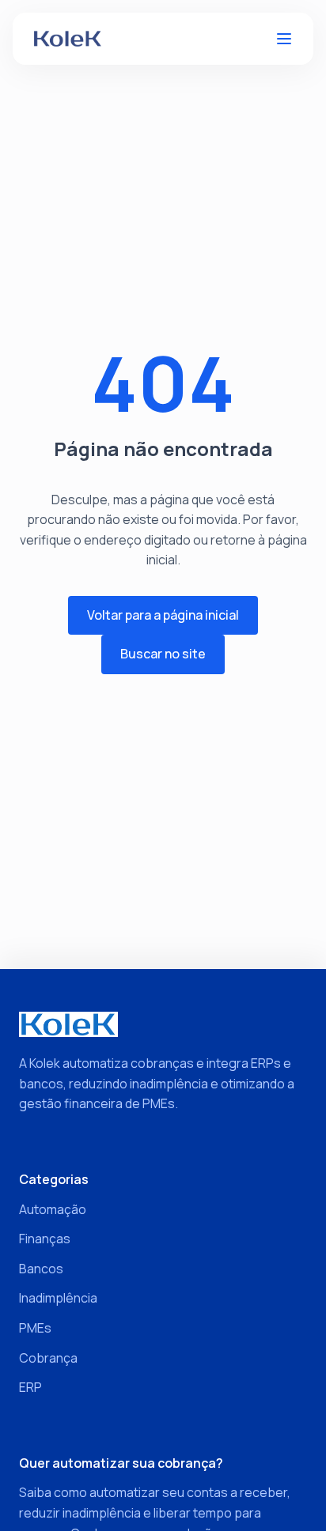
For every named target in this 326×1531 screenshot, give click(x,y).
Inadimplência (58, 1298)
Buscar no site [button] (163, 653)
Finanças (44, 1238)
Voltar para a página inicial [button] (163, 615)
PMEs (35, 1328)
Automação (52, 1209)
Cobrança (48, 1358)
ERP (30, 1387)
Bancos (41, 1268)
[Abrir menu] (284, 38)
